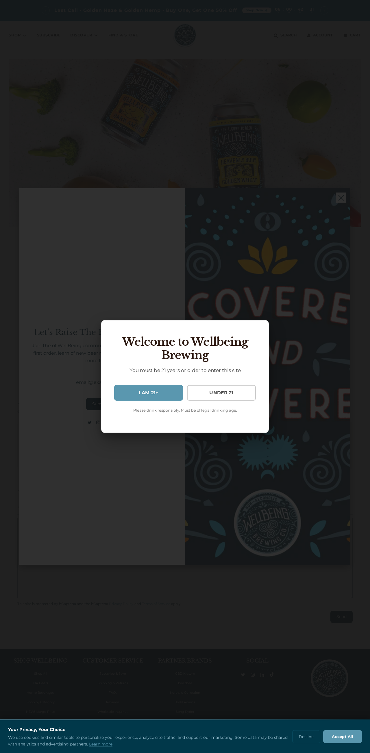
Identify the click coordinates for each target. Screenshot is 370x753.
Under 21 (221, 392)
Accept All (342, 736)
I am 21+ (148, 392)
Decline (306, 736)
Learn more (100, 744)
